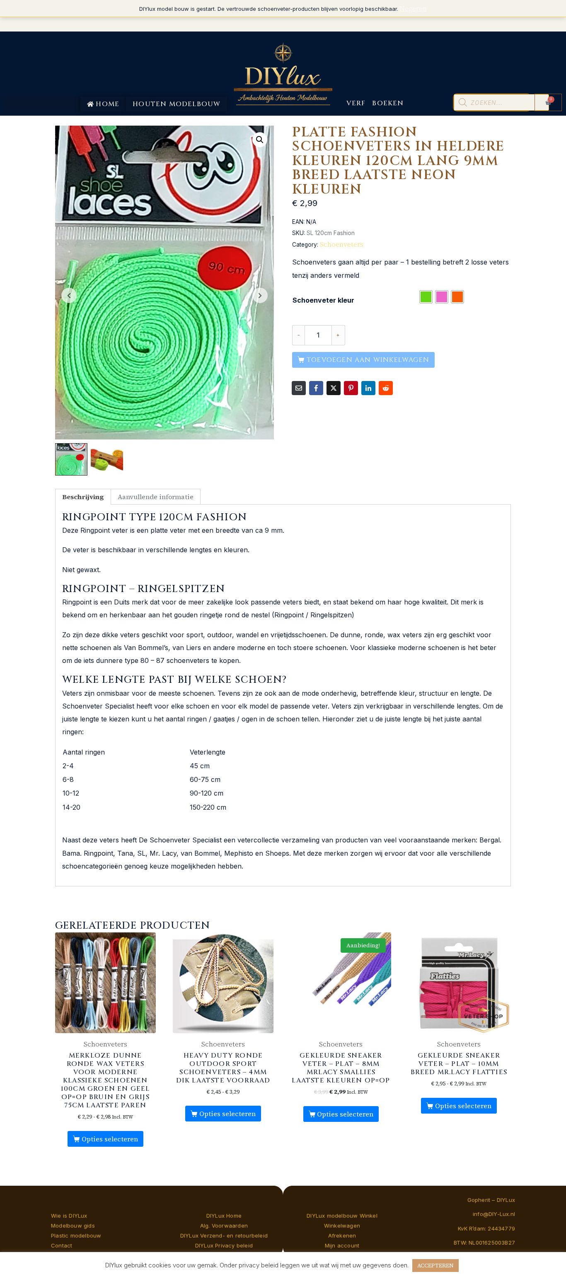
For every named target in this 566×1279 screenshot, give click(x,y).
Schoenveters (341, 244)
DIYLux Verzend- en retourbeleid (224, 1235)
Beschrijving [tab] (83, 496)
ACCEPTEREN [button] (435, 1265)
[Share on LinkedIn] (368, 388)
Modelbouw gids (73, 1225)
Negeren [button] (413, 8)
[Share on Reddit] (386, 388)
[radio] (426, 297)
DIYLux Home (224, 1215)
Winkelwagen (342, 1225)
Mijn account (342, 1245)
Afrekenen (342, 1235)
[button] (259, 139)
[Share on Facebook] (316, 388)
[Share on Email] (299, 388)
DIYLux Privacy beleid (224, 1245)
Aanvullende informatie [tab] (156, 496)
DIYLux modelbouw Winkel (342, 1215)
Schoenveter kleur (323, 300)
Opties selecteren (110, 1138)
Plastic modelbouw (76, 1235)
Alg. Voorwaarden (224, 1225)
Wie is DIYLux (69, 1215)
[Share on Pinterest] (351, 388)
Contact (61, 1245)
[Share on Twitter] (334, 388)
